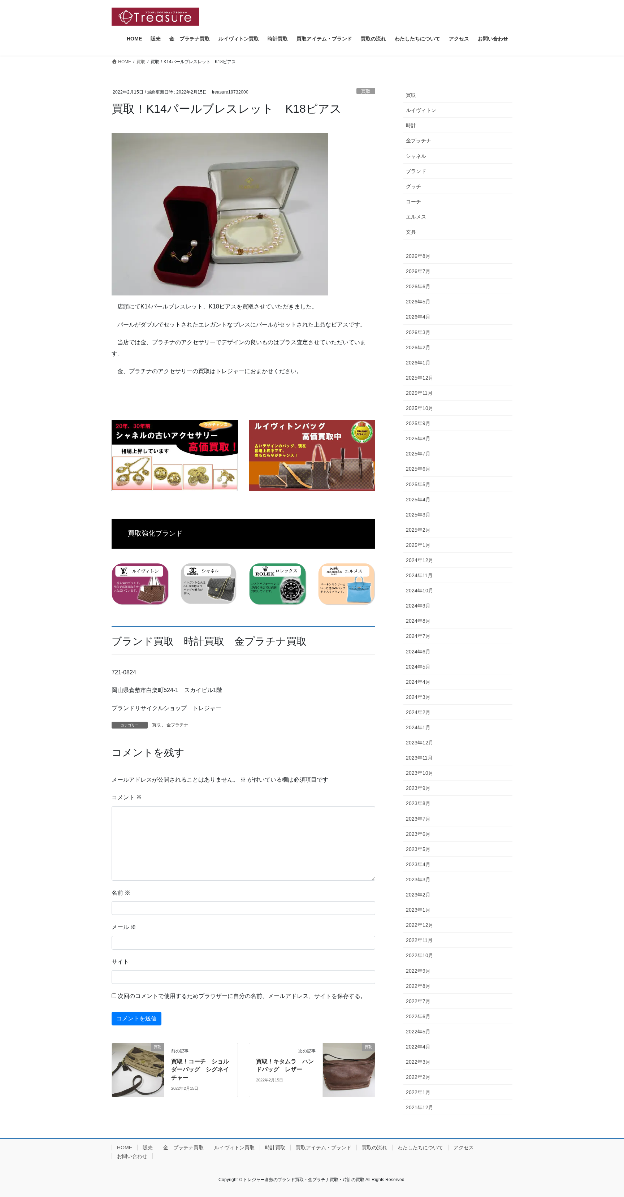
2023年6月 (418, 834)
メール (124, 927)
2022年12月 (419, 925)
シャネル (416, 156)
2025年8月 (418, 438)
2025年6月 (418, 469)
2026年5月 (418, 301)
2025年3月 (418, 515)
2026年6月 (418, 286)
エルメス (416, 217)
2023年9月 (418, 788)
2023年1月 (418, 910)
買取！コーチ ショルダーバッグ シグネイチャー (200, 1069)
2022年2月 (418, 1077)
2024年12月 (419, 560)
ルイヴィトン (421, 110)
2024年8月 (418, 621)
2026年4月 (418, 317)
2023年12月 (419, 743)
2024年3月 (418, 697)
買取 (365, 91)
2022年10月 (419, 955)
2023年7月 (418, 819)
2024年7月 (418, 636)
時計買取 (275, 1147)
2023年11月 (419, 758)
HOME (124, 1147)
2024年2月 (418, 712)
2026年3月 (418, 332)
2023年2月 (418, 895)
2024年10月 (419, 590)
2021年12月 (419, 1107)
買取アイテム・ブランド (323, 1147)
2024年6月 (418, 651)
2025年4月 (418, 499)
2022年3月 (418, 1062)
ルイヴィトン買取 (234, 1147)
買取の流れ (374, 1147)
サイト (120, 962)
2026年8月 (418, 256)
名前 (121, 893)
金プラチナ (177, 724)
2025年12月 (419, 378)
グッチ (413, 186)
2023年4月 (418, 864)
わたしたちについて (420, 1147)
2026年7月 (418, 271)
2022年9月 (418, 971)
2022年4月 (418, 1047)
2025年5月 (418, 484)
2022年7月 (418, 1001)
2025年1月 (418, 545)
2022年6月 (418, 1016)
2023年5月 (418, 849)
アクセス (464, 1147)
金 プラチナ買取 (183, 1147)
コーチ (413, 201)
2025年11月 (419, 393)
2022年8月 (418, 986)
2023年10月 (419, 773)
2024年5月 (418, 667)
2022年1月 (418, 1092)
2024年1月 (418, 727)
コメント (127, 797)
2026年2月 (418, 347)
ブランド (416, 171)
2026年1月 (418, 363)
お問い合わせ (132, 1156)
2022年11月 (419, 940)
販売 (148, 1147)
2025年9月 (418, 423)
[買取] (138, 1060)
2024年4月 (418, 682)
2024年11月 (419, 575)
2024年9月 (418, 606)
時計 (411, 125)
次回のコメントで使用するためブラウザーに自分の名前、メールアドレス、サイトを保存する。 (242, 996)
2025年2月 (418, 530)
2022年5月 (418, 1031)
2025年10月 (419, 408)
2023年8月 (418, 803)
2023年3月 (418, 879)
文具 (411, 232)
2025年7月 (418, 454)
